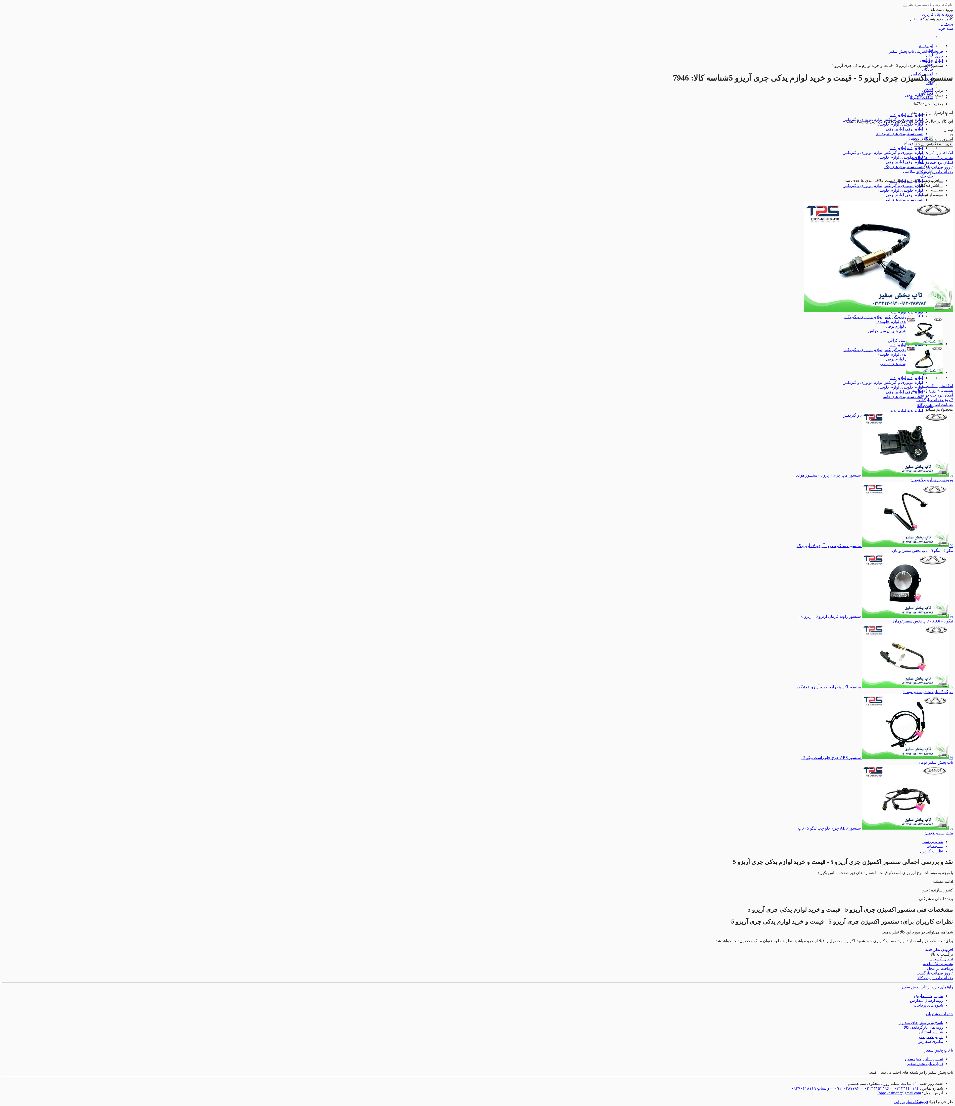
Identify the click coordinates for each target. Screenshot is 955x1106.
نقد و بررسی (932, 842)
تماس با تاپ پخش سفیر (923, 1059)
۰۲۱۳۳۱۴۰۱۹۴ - (904, 1088)
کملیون (928, 90)
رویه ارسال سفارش (926, 1000)
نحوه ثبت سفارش (928, 996)
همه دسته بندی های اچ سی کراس (895, 331)
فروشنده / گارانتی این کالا (933, 144)
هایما (929, 83)
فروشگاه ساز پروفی (911, 1102)
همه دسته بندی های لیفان (902, 200)
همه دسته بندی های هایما (903, 397)
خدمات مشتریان (939, 1014)
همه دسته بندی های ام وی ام (899, 134)
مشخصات (934, 846)
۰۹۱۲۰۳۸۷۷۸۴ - (844, 1088)
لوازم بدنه (898, 115)
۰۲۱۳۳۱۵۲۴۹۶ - (874, 1088)
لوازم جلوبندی (911, 124)
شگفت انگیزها (921, 97)
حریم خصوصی (931, 1037)
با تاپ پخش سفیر (939, 1050)
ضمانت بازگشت (934, 167)
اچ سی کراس (899, 340)
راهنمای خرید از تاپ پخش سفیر (927, 987)
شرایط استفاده (930, 1032)
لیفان (928, 55)
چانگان (927, 69)
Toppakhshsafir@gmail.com (899, 1093)
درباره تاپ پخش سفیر (925, 1064)
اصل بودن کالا (935, 172)
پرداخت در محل (934, 162)
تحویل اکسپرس (936, 153)
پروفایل (947, 24)
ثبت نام (916, 19)
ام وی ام (926, 46)
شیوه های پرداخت (928, 1005)
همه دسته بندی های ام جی (901, 364)
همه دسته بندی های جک (903, 167)
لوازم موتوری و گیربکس (903, 152)
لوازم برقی (914, 129)
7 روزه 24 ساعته (932, 158)
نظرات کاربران (930, 851)
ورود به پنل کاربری (937, 14)
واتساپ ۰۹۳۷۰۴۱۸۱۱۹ (810, 1088)
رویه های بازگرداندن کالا (923, 1027)
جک (930, 176)
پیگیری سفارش (930, 1041)
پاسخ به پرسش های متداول (921, 1022)
